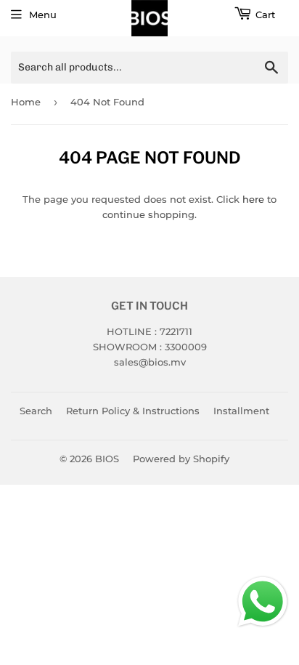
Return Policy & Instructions (133, 410)
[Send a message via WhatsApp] (263, 602)
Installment (241, 410)
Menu (43, 14)
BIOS (107, 458)
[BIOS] (149, 18)
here (253, 199)
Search (36, 410)
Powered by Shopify (181, 458)
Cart (265, 14)
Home (26, 102)
